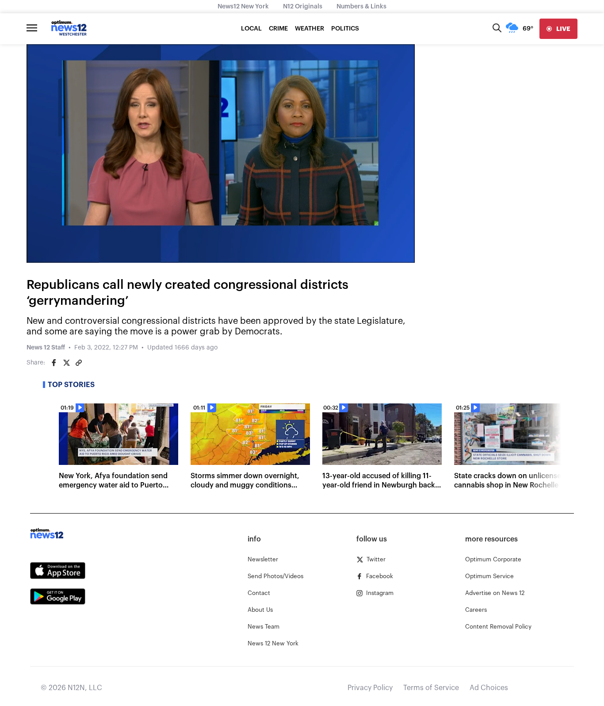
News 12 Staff (46, 348)
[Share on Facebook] (53, 362)
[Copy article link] (78, 362)
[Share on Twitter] (66, 362)
